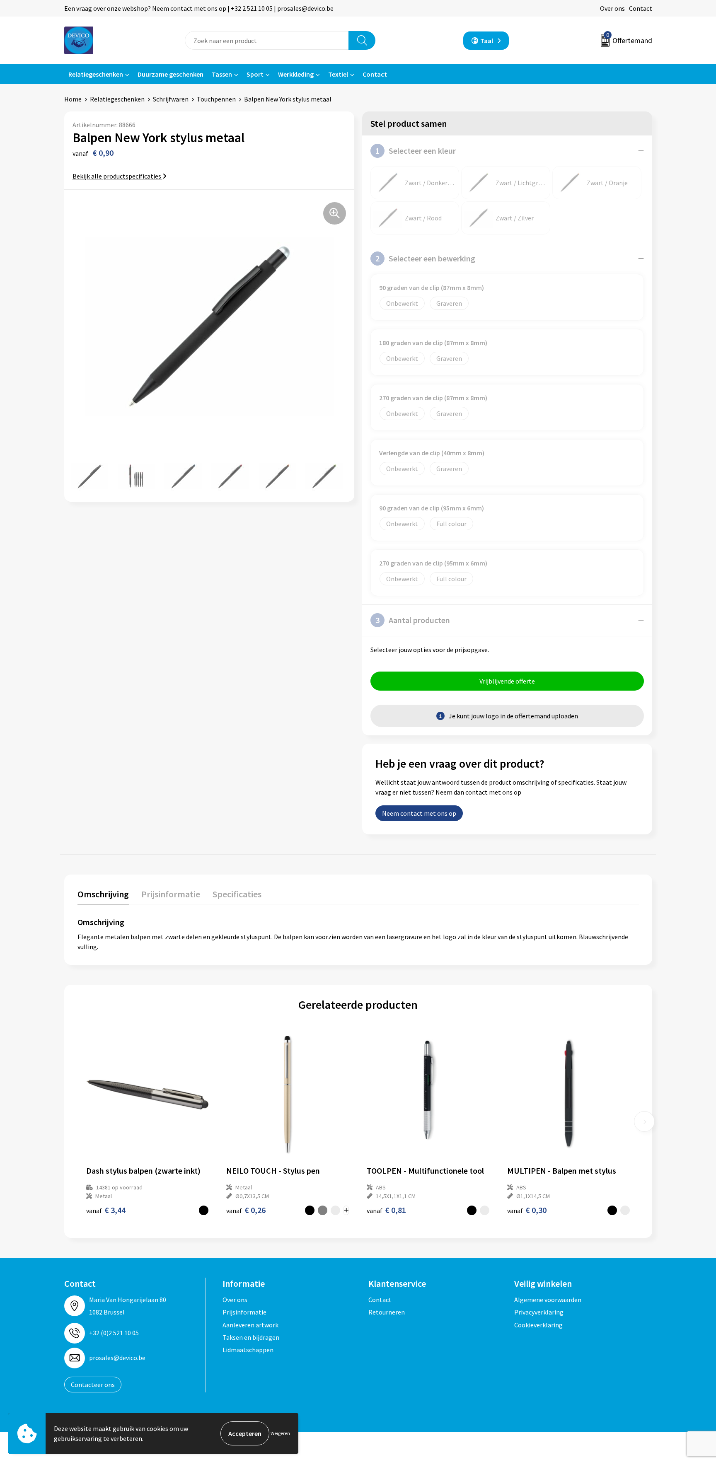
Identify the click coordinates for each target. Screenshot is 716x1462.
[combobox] (267, 40)
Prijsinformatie (244, 1312)
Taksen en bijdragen (251, 1337)
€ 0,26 (246, 1210)
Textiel (338, 74)
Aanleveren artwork (250, 1325)
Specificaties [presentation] (237, 894)
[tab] (103, 896)
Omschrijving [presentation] (103, 894)
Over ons (612, 8)
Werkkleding (296, 74)
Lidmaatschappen (248, 1350)
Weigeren (280, 1433)
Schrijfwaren (171, 99)
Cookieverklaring (538, 1325)
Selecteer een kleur (415, 150)
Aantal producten (412, 620)
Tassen (222, 74)
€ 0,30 (527, 1210)
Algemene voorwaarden (547, 1299)
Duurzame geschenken (170, 74)
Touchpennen (216, 99)
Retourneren (386, 1312)
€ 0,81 (386, 1210)
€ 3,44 (106, 1210)
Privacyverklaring (539, 1312)
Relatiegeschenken (95, 74)
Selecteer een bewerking (425, 258)
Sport (255, 74)
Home (73, 99)
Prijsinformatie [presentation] (170, 894)
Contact (640, 8)
